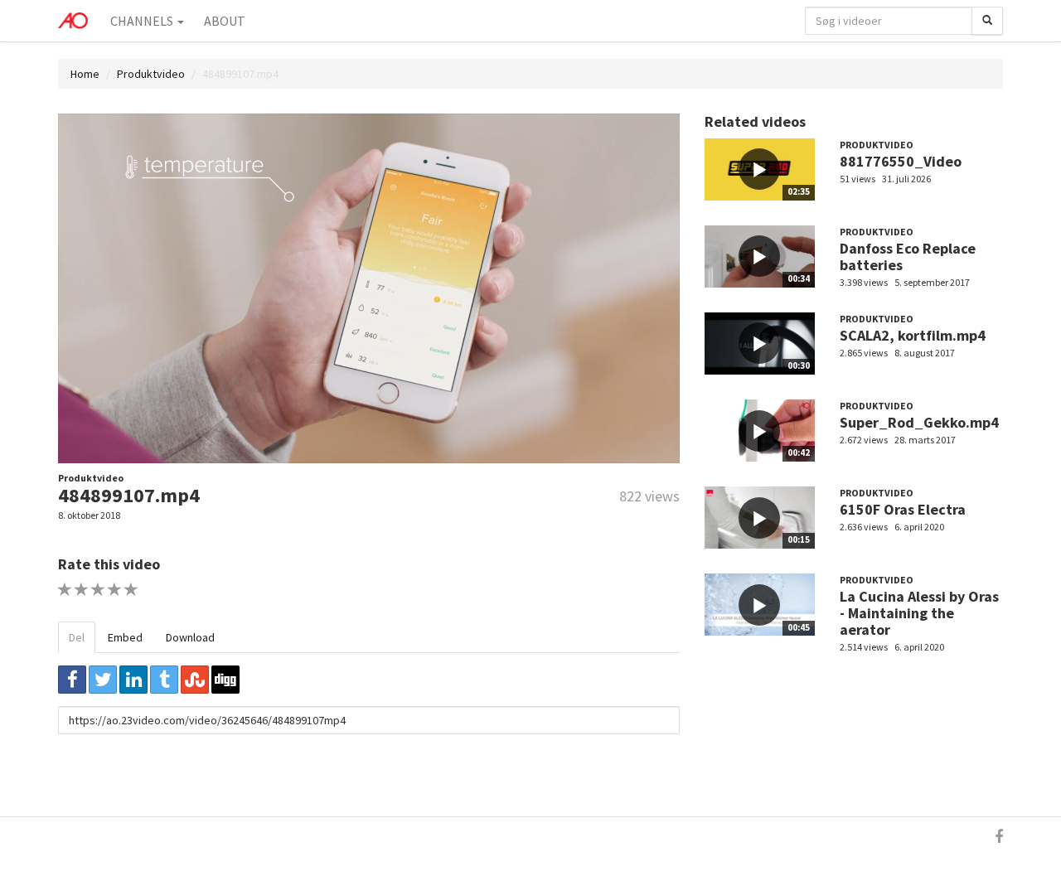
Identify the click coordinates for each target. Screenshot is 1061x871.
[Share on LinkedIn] (133, 679)
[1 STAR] (65, 590)
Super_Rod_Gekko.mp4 (919, 422)
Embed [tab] (125, 637)
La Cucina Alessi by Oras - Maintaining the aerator (919, 613)
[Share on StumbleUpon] (195, 679)
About (224, 20)
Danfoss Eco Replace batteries (908, 256)
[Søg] (987, 21)
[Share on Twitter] (103, 679)
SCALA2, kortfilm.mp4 (913, 335)
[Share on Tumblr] (164, 679)
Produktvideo (151, 73)
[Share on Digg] (225, 679)
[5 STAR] (131, 590)
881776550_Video (901, 161)
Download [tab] (190, 637)
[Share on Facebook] (72, 679)
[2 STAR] (82, 590)
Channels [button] (143, 20)
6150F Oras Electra (903, 509)
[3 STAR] (98, 590)
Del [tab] (77, 637)
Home (84, 73)
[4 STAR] (115, 590)
